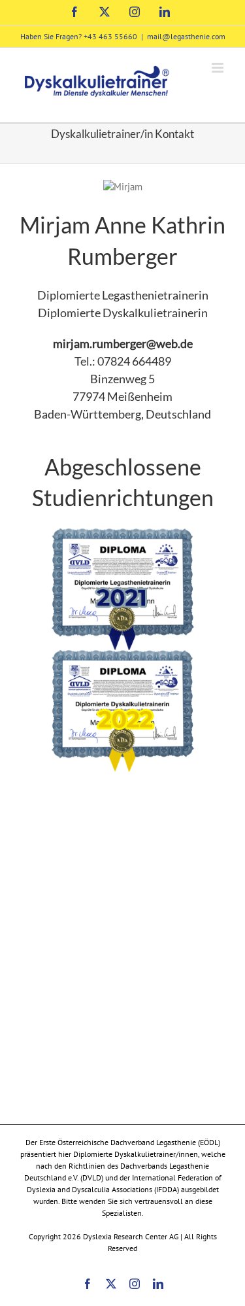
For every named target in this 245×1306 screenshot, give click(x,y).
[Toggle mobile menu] (218, 68)
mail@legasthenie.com (186, 36)
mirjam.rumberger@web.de (123, 343)
